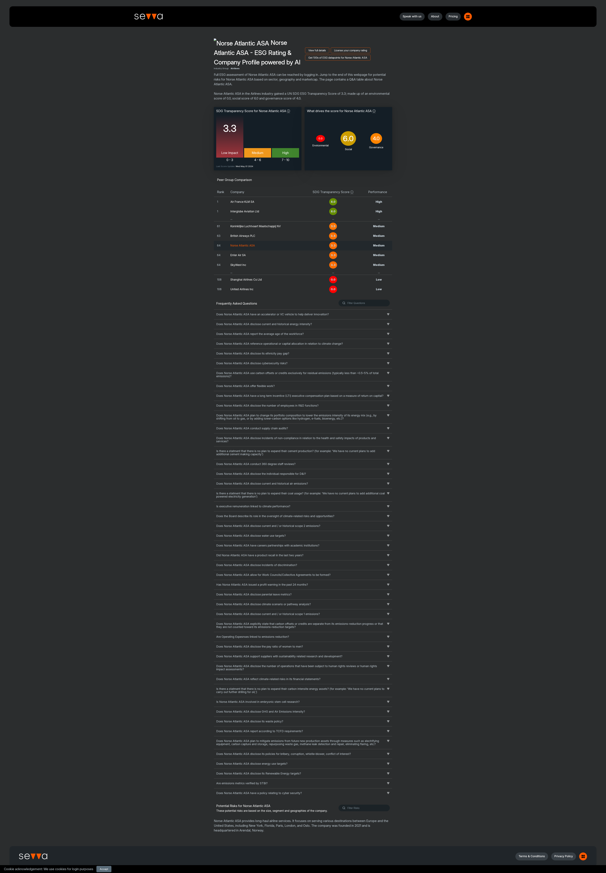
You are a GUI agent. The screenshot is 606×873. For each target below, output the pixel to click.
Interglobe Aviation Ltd (244, 211)
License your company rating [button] (350, 50)
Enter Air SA (238, 255)
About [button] (435, 16)
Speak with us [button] (412, 16)
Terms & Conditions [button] (532, 856)
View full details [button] (317, 50)
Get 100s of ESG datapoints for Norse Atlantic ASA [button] (337, 57)
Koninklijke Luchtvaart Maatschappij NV (255, 226)
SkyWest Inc (238, 265)
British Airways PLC (242, 235)
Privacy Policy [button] (563, 856)
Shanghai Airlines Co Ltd (246, 279)
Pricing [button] (453, 16)
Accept (104, 869)
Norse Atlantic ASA (242, 245)
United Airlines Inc (241, 289)
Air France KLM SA (242, 201)
